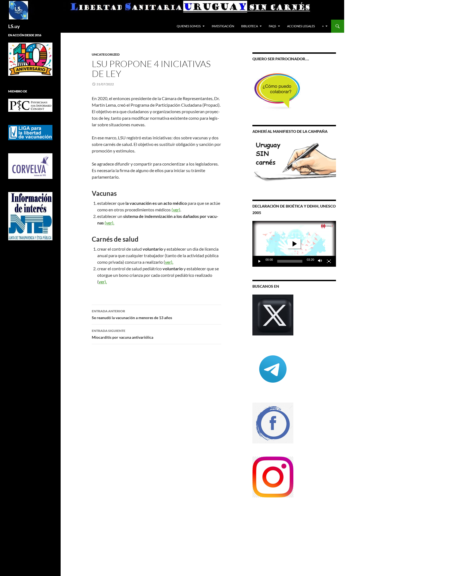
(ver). (109, 222)
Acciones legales (301, 26)
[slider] (289, 261)
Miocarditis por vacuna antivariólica (122, 334)
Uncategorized (106, 54)
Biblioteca (249, 26)
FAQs (272, 26)
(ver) (176, 209)
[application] (294, 244)
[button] (294, 244)
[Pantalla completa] (329, 261)
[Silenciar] (320, 261)
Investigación (223, 26)
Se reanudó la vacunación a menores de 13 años (132, 314)
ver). (169, 262)
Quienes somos (189, 26)
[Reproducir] (259, 261)
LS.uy (14, 26)
